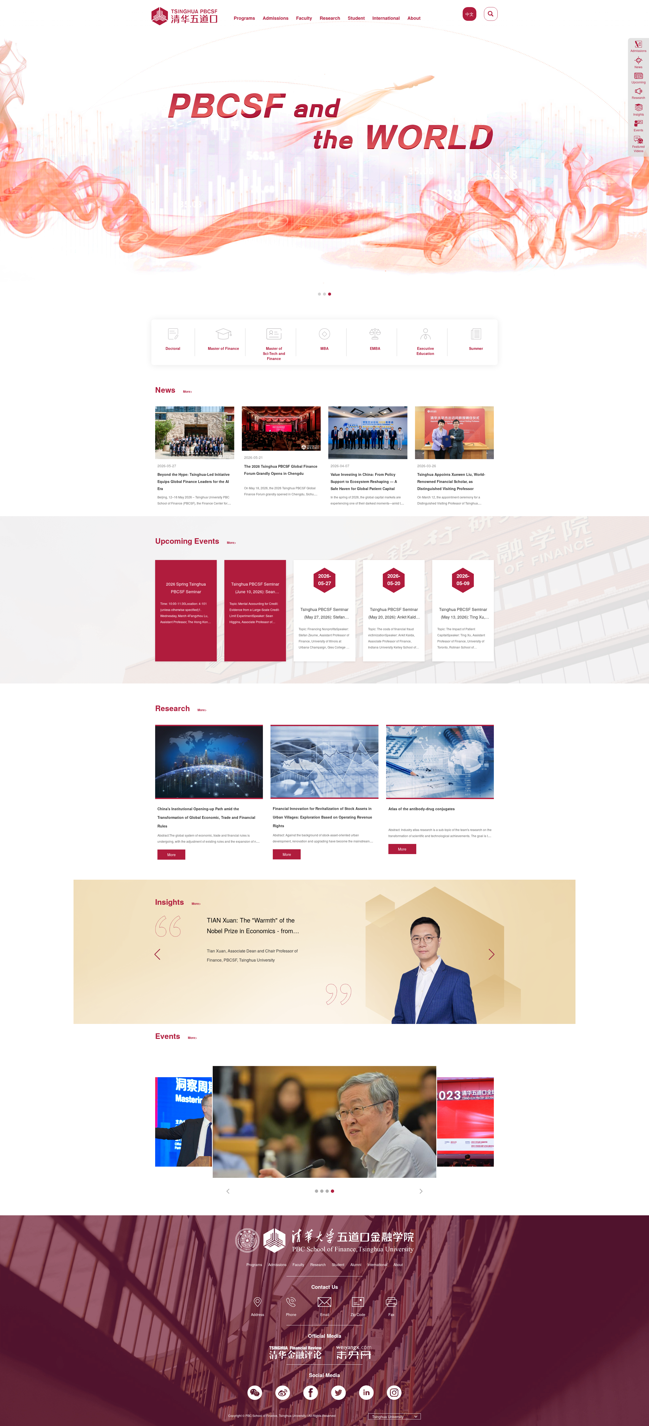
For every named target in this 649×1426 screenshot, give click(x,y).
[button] (6, 152)
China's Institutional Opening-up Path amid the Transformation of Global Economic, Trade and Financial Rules (206, 817)
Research (330, 18)
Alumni (355, 1264)
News (638, 67)
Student (356, 18)
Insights (638, 114)
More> (187, 391)
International (386, 18)
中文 (469, 14)
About (414, 18)
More (171, 854)
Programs (244, 18)
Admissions (276, 18)
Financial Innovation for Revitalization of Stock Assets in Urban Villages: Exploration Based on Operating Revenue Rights (322, 817)
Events (638, 130)
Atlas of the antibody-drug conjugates (421, 808)
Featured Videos (638, 148)
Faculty (304, 18)
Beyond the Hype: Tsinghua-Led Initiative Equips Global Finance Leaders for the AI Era (193, 481)
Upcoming (639, 82)
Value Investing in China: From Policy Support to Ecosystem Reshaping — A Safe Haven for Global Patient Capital (364, 481)
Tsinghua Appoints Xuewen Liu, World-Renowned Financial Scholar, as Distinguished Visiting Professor (451, 481)
